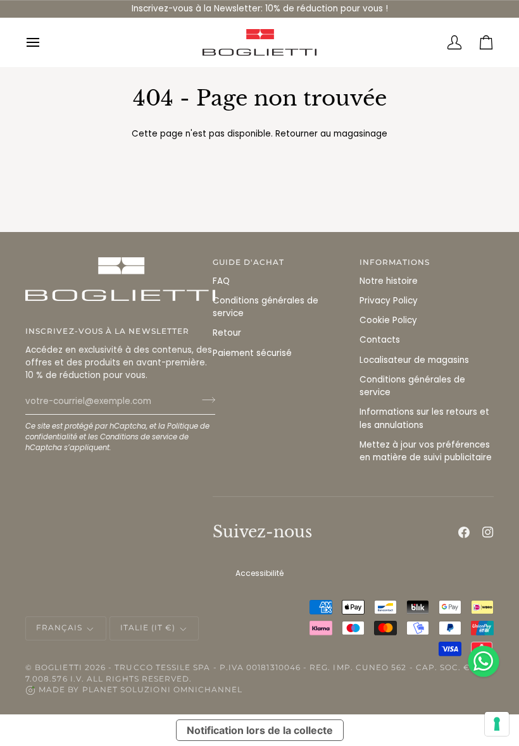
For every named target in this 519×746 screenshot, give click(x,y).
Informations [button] (395, 262)
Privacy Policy (389, 301)
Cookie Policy (388, 320)
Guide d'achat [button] (248, 262)
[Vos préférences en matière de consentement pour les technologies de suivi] (497, 724)
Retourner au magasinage (331, 134)
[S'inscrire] (204, 399)
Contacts (380, 340)
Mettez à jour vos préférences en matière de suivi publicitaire (426, 451)
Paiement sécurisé (252, 353)
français (59, 627)
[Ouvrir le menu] (41, 42)
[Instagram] (488, 532)
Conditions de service (138, 437)
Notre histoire (389, 281)
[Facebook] (464, 532)
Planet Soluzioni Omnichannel (162, 689)
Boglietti (58, 667)
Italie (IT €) (148, 627)
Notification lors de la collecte (260, 730)
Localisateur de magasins (414, 360)
